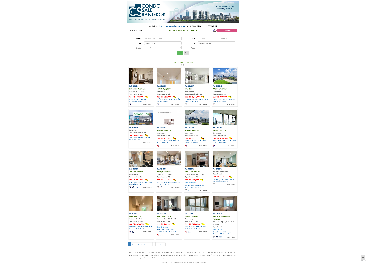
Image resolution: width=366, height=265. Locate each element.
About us (194, 30)
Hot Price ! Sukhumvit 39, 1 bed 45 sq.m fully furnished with (223, 180)
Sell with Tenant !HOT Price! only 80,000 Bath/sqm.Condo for (194, 186)
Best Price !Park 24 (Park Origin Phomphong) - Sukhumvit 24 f (138, 100)
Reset (186, 53)
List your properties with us (178, 30)
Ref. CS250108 (133, 127)
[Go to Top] (363, 258)
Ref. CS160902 (161, 169)
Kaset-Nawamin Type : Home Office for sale (193, 92)
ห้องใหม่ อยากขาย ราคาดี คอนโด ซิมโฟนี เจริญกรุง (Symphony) (224, 141)
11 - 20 (162, 244)
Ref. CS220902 (217, 169)
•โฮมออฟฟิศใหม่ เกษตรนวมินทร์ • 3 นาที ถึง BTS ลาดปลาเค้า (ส (196, 100)
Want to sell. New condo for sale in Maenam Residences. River (195, 227)
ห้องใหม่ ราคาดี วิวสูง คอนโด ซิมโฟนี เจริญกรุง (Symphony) (195, 141)
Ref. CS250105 (161, 86)
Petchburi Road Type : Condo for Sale (135, 175)
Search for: (138, 38)
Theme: (193, 48)
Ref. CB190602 (189, 169)
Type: (139, 43)
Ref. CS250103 (161, 127)
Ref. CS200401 (189, 213)
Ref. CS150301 (133, 169)
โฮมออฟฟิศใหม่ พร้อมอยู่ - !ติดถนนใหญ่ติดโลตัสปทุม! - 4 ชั (140, 138)
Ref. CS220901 (133, 213)
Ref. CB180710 (217, 213)
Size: (193, 43)
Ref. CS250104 (189, 127)
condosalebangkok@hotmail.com (173, 26)
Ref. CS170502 (133, 86)
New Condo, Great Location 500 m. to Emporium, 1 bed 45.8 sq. (140, 227)
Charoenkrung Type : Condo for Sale (163, 92)
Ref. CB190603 (161, 213)
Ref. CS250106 (217, 127)
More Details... (147, 104)
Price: (193, 38)
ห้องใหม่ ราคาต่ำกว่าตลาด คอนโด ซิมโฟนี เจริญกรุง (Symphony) (168, 100)
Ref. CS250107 (189, 86)
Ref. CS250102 (217, 86)
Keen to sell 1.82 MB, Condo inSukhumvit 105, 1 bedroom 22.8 (167, 230)
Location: (138, 48)
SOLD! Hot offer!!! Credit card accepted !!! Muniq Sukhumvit (168, 183)
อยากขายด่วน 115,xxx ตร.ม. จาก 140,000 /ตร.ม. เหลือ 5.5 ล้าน (140, 183)
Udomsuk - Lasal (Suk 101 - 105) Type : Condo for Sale (194, 175)
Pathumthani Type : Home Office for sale (137, 131)
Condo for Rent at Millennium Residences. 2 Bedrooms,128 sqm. (223, 233)
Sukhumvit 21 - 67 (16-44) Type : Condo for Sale (136, 92)
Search (180, 53)
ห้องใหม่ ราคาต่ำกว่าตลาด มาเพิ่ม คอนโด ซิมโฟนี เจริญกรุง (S (168, 141)
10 (157, 244)
